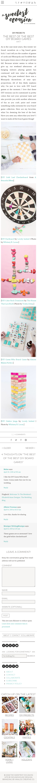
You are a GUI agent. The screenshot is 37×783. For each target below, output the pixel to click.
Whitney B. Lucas (10, 242)
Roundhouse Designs (21, 777)
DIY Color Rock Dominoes (13, 300)
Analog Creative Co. (25, 779)
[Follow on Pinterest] (13, 645)
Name (5, 590)
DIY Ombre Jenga (9, 421)
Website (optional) (12, 607)
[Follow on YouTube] (16, 645)
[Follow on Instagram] (10, 645)
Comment (7, 565)
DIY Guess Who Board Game (14, 359)
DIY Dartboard (8, 239)
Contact (16, 635)
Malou (6, 469)
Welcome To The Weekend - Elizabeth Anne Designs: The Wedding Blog (17, 497)
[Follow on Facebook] (3, 645)
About (6, 635)
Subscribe (11, 681)
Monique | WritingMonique (14, 526)
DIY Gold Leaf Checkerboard (15, 177)
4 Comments (19, 434)
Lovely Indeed (23, 239)
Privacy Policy (14, 684)
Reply (6, 488)
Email (5, 598)
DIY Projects (18, 33)
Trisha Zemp (27, 304)
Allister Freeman (10, 507)
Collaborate (28, 635)
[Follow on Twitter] (7, 645)
